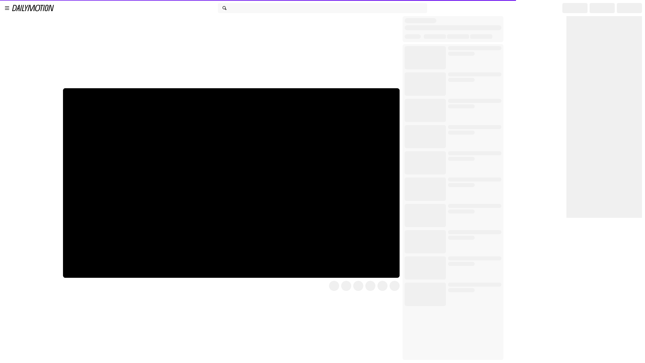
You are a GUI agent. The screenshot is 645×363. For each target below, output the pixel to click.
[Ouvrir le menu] (7, 8)
